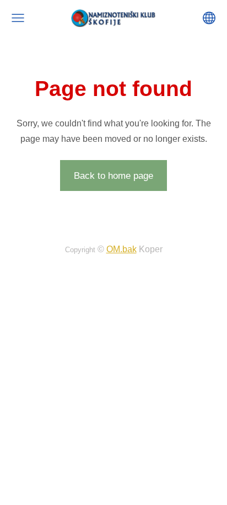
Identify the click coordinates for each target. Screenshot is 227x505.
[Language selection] (209, 18)
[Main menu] (18, 18)
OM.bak (121, 249)
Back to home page (113, 176)
